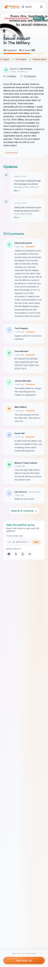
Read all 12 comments (24, 510)
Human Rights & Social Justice (17, 18)
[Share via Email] (30, 554)
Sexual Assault (11, 153)
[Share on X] (16, 554)
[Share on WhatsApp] (23, 554)
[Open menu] (41, 7)
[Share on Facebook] (9, 554)
